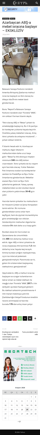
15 (31, 405)
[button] (3, 3)
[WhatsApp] (20, 318)
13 (22, 405)
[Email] (25, 318)
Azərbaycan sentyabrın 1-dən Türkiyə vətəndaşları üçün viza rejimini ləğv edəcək (10, 335)
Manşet (13, 18)
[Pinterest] (14, 318)
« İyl (19, 421)
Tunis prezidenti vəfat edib (30, 333)
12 (17, 405)
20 (22, 409)
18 (12, 409)
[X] (9, 318)
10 (5, 405)
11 (12, 405)
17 (5, 409)
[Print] (30, 318)
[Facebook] (4, 318)
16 (35, 405)
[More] (35, 318)
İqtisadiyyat (6, 18)
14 (27, 405)
